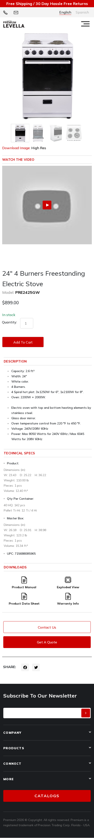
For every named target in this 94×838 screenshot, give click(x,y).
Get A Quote (47, 642)
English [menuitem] (65, 12)
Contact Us (47, 627)
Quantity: (9, 322)
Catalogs (47, 795)
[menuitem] (65, 12)
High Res (38, 148)
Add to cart (23, 342)
